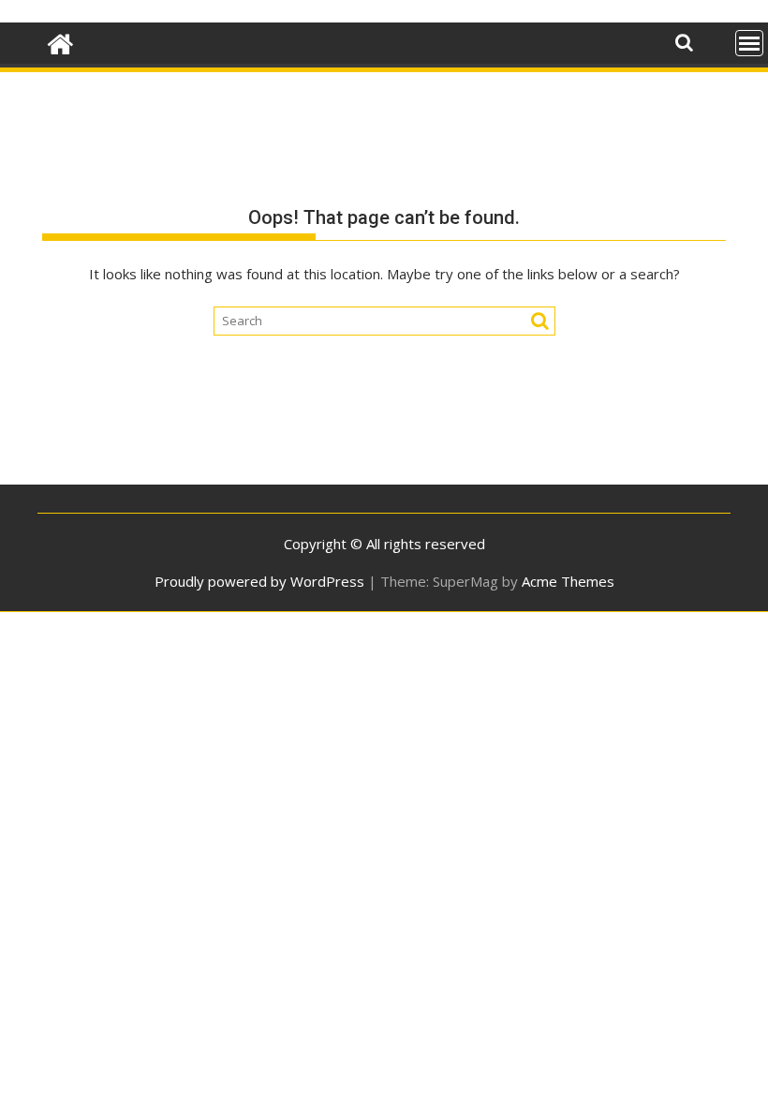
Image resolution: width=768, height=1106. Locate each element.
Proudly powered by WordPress (259, 581)
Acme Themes (568, 581)
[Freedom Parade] (60, 42)
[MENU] (749, 43)
